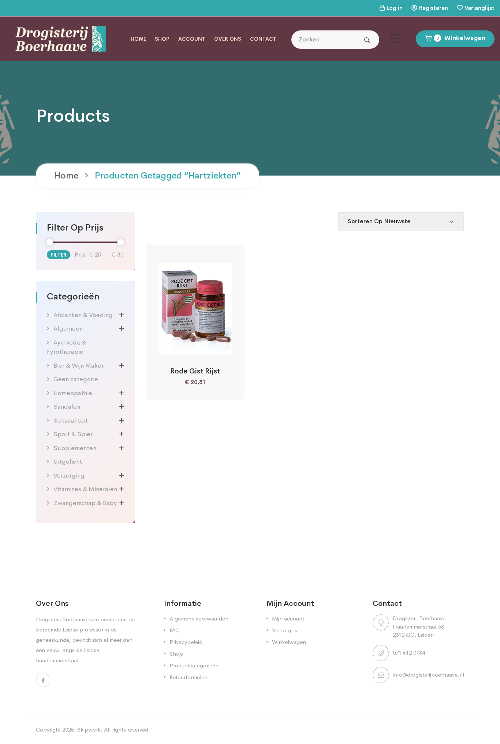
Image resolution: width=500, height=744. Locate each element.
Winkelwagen (289, 641)
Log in (395, 7)
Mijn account (288, 618)
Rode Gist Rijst (195, 371)
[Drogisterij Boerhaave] (60, 38)
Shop (162, 39)
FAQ (174, 630)
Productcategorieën (194, 665)
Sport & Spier (73, 434)
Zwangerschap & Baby (85, 503)
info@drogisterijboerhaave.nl (428, 674)
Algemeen (68, 328)
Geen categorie (75, 379)
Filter (59, 254)
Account (191, 39)
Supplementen (74, 448)
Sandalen (66, 406)
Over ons (227, 39)
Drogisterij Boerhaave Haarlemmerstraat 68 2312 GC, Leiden (419, 626)
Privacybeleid (185, 641)
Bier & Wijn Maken (79, 365)
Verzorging (69, 475)
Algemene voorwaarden (198, 618)
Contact (263, 39)
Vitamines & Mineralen (85, 489)
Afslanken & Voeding (83, 315)
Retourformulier (188, 677)
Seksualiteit (70, 420)
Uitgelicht (67, 461)
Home (138, 39)
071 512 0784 (409, 652)
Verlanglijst (479, 7)
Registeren (433, 7)
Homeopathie (72, 393)
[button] (175, 346)
